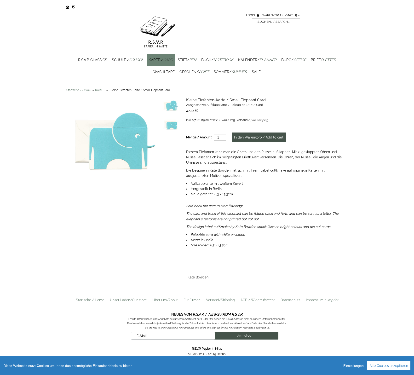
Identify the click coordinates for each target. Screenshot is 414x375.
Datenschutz (290, 300)
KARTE (99, 90)
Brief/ (323, 60)
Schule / (128, 60)
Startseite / (78, 90)
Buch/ (217, 60)
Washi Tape (164, 72)
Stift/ (187, 60)
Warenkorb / (281, 15)
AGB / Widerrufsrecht (258, 300)
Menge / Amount (199, 137)
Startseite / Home (90, 300)
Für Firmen (192, 300)
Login (251, 15)
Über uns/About (165, 300)
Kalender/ (257, 60)
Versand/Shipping (220, 300)
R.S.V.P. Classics (92, 60)
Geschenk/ (194, 72)
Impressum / (322, 300)
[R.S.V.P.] (157, 50)
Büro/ (293, 60)
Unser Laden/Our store (128, 300)
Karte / (161, 60)
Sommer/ (230, 72)
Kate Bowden (198, 277)
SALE (256, 72)
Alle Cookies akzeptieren (389, 366)
